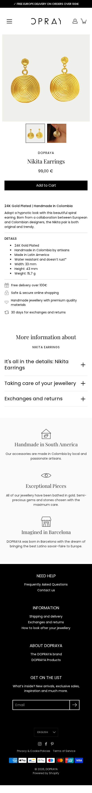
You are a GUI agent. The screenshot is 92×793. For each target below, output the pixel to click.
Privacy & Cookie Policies (33, 751)
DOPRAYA (52, 769)
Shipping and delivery (46, 616)
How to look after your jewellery (46, 628)
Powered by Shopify (46, 773)
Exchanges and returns (33, 398)
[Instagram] (40, 744)
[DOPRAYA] (46, 21)
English (42, 732)
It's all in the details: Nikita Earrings (36, 364)
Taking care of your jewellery (40, 383)
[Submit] (74, 705)
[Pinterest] (52, 744)
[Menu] (9, 21)
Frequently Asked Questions (46, 584)
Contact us (46, 590)
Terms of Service (64, 751)
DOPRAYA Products (46, 660)
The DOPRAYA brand (46, 654)
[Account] (75, 21)
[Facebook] (46, 744)
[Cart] (84, 21)
